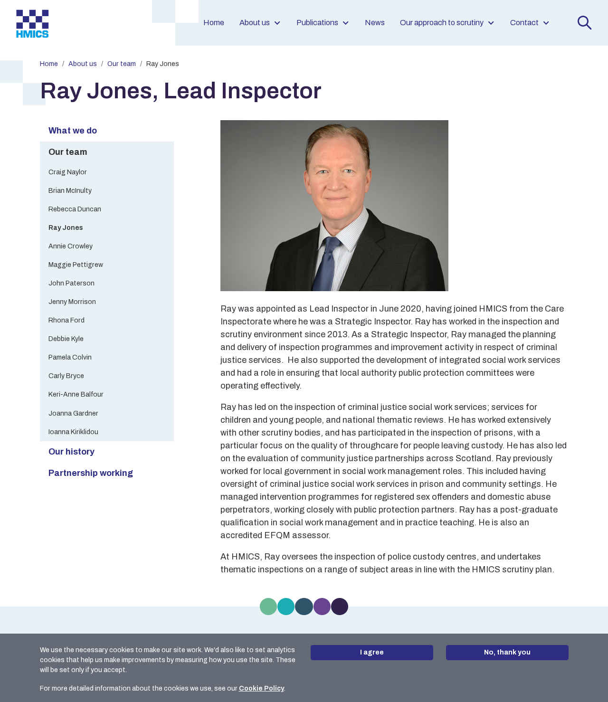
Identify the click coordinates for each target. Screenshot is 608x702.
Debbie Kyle (66, 338)
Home (213, 23)
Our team (121, 63)
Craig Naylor (67, 172)
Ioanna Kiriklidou (73, 432)
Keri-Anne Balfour (76, 394)
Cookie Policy (261, 688)
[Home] (32, 23)
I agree (372, 652)
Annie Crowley (70, 246)
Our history (71, 451)
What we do (72, 130)
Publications (317, 23)
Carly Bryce (66, 375)
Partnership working (90, 473)
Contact (524, 23)
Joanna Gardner (73, 413)
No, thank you (507, 652)
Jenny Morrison (72, 301)
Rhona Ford (66, 320)
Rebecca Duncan (74, 209)
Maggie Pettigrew (75, 264)
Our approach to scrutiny (442, 23)
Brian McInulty (70, 190)
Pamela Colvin (70, 357)
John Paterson (71, 283)
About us (254, 23)
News (375, 23)
